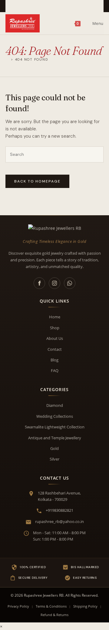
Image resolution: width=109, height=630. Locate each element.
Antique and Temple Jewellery (54, 438)
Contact (55, 349)
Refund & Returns (54, 614)
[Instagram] (54, 283)
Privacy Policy (18, 606)
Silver (54, 459)
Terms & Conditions (51, 606)
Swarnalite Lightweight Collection (54, 427)
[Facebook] (39, 283)
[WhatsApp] (69, 283)
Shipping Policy (85, 606)
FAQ (54, 370)
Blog (54, 360)
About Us (54, 338)
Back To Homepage (37, 181)
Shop (54, 327)
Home (54, 317)
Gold (54, 448)
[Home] (7, 59)
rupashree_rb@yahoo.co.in (59, 521)
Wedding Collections (54, 416)
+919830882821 (59, 510)
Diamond (54, 405)
